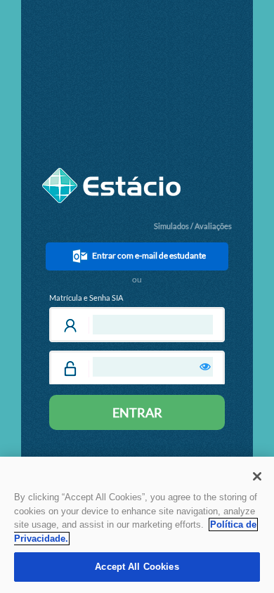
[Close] (257, 476)
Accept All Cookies (136, 566)
